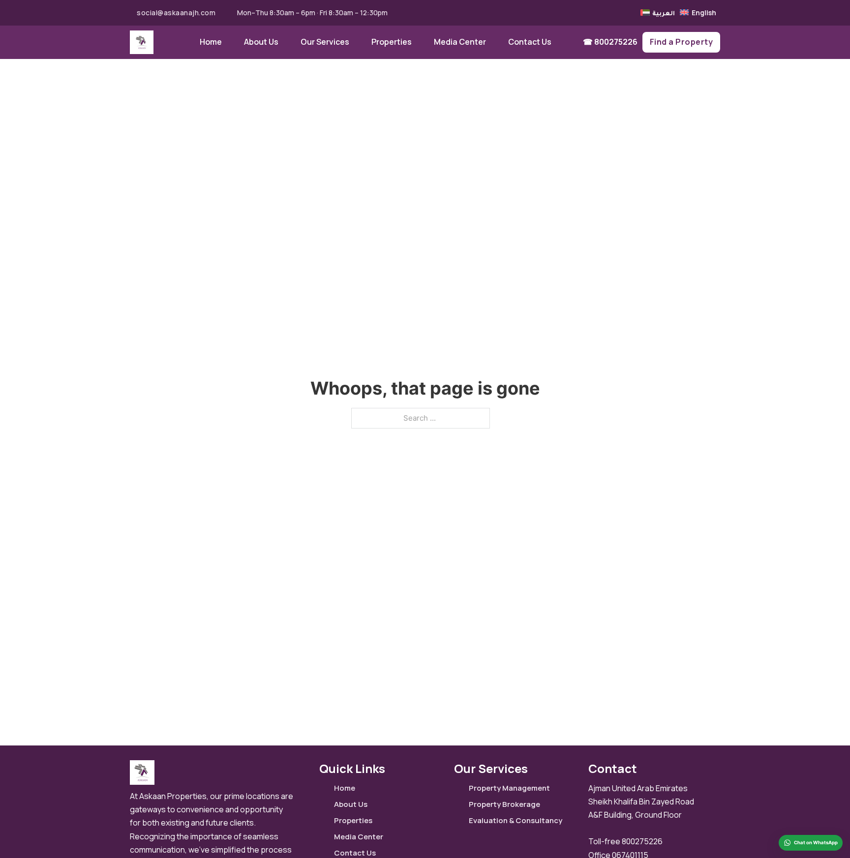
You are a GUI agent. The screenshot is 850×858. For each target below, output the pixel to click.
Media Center (460, 41)
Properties (391, 41)
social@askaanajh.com (176, 12)
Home (211, 41)
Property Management (509, 788)
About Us (261, 41)
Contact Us (529, 41)
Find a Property (681, 41)
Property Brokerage (504, 804)
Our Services (325, 41)
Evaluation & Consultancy (515, 820)
